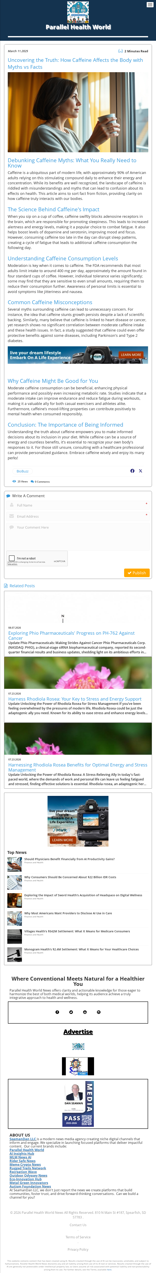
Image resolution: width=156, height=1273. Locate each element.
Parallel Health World (27, 1150)
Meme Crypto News (25, 1164)
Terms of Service (78, 1237)
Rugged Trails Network (28, 1168)
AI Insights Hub (22, 1153)
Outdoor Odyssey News (28, 1175)
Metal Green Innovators (29, 1183)
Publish (139, 572)
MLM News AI (20, 1157)
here (109, 1269)
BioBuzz (22, 471)
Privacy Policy (78, 1249)
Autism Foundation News (30, 1186)
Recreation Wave (23, 1172)
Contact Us (78, 1225)
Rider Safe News (23, 1161)
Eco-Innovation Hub (26, 1179)
